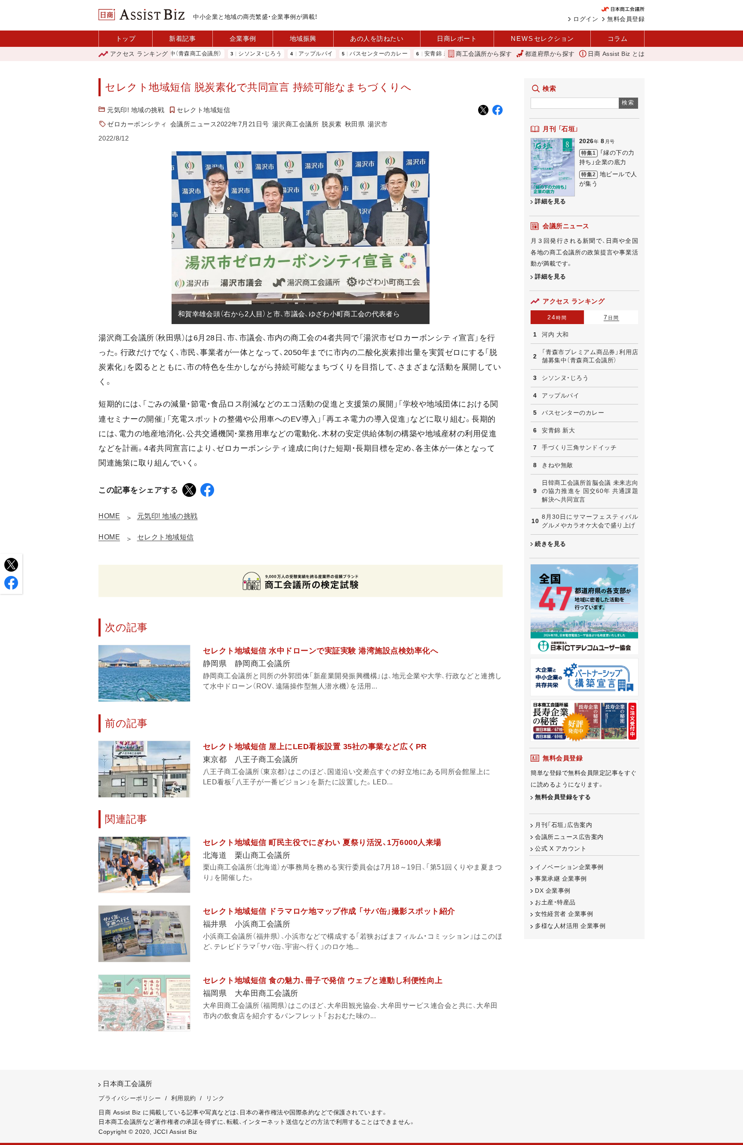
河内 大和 (555, 334)
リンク (215, 1098)
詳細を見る (550, 201)
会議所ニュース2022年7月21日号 (219, 124)
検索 (628, 102)
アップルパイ (283, 54)
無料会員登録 (626, 18)
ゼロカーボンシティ (137, 124)
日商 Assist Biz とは (616, 53)
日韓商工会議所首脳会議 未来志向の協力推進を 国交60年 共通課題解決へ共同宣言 (590, 491)
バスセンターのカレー (346, 54)
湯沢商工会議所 (295, 124)
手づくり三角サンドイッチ (579, 447)
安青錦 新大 (407, 54)
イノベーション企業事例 (569, 866)
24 (557, 317)
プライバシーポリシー (129, 1098)
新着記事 (182, 38)
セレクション (542, 38)
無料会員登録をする (563, 796)
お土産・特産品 (555, 902)
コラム (618, 38)
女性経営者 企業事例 (564, 913)
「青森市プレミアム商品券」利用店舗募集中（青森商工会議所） (590, 356)
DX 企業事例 (553, 890)
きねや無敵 (557, 465)
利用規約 (183, 1098)
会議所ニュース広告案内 (569, 836)
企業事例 (243, 38)
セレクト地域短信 (203, 109)
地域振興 (303, 38)
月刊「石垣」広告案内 (563, 824)
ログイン (585, 18)
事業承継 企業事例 (561, 878)
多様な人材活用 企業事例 (570, 925)
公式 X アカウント (560, 848)
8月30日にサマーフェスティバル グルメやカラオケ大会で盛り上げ (590, 521)
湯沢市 (378, 124)
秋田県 (355, 124)
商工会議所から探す (484, 53)
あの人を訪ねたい (376, 38)
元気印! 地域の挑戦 (135, 109)
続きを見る (550, 543)
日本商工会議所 (128, 1083)
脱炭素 (332, 124)
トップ (126, 38)
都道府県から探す (550, 53)
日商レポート (457, 38)
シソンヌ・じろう (227, 54)
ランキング (139, 53)
